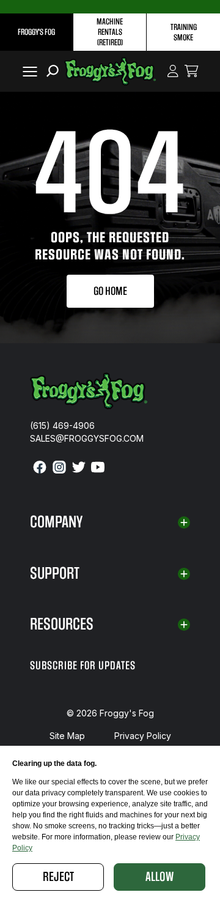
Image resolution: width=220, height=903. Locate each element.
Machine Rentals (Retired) (110, 32)
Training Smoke (183, 32)
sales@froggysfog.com (87, 438)
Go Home (110, 291)
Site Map (67, 735)
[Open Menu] (27, 71)
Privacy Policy (142, 735)
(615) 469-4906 (62, 425)
